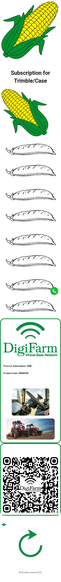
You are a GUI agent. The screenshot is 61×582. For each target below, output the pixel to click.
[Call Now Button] (54, 291)
